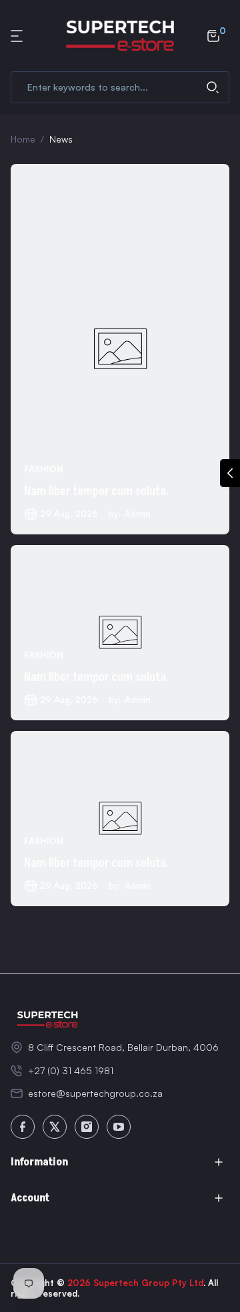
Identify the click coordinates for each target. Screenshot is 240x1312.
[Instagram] (87, 1127)
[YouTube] (119, 1127)
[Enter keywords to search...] (212, 87)
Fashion (43, 469)
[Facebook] (23, 1127)
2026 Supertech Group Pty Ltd (135, 1282)
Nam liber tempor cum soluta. (96, 491)
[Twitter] (55, 1127)
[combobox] (120, 87)
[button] (19, 36)
